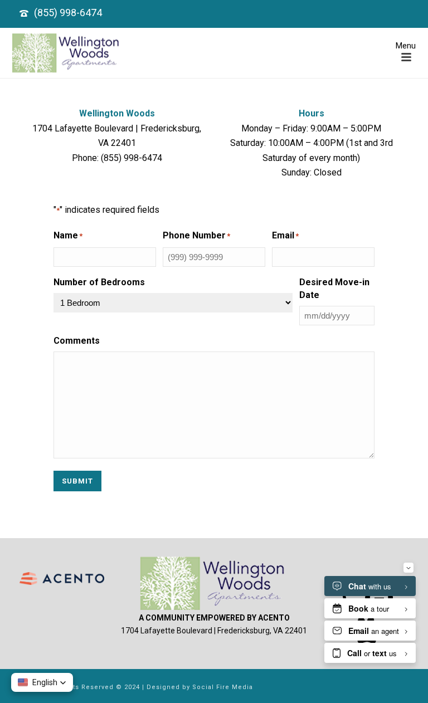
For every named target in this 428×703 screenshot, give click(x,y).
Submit (77, 481)
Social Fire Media (222, 687)
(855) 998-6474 (68, 12)
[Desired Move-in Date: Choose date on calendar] (387, 316)
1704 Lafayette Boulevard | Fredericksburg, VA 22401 (214, 630)
